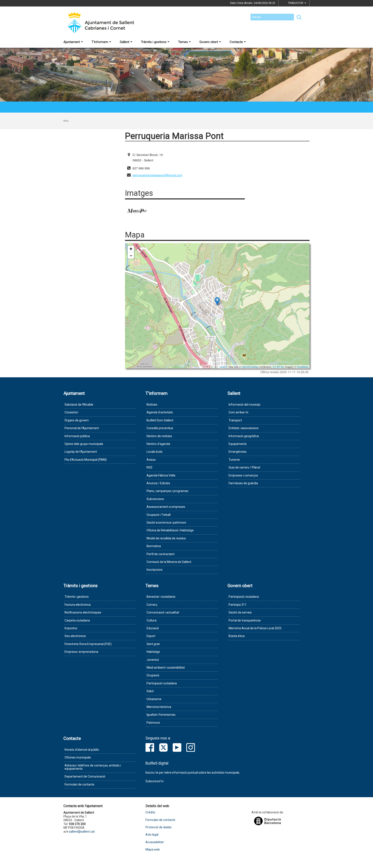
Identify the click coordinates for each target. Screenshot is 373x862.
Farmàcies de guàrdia (243, 483)
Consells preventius (160, 428)
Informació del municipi (244, 404)
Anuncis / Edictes (158, 483)
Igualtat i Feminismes (161, 714)
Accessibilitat (154, 842)
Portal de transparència (245, 620)
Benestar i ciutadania (161, 596)
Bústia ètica (237, 636)
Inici (65, 120)
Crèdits (150, 812)
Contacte (236, 42)
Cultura (151, 620)
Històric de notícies (159, 436)
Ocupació (153, 675)
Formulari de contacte (79, 784)
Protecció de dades (158, 827)
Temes (183, 42)
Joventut (153, 659)
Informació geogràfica (244, 436)
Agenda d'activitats (160, 412)
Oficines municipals (78, 757)
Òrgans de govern (77, 420)
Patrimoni (153, 722)
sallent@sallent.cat (82, 831)
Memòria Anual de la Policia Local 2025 (255, 628)
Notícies (152, 404)
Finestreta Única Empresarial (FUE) (88, 644)
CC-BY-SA (278, 366)
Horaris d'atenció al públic (82, 749)
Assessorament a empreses (166, 506)
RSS (149, 467)
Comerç (152, 604)
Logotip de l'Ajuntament (81, 451)
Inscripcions (155, 569)
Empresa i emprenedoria (81, 651)
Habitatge (153, 651)
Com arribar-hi (238, 412)
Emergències (238, 451)
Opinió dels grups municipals (84, 444)
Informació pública (77, 436)
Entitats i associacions (244, 428)
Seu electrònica (75, 636)
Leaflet (223, 366)
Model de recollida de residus (166, 538)
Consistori (71, 412)
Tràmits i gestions (153, 42)
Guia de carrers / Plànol (244, 467)
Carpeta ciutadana (77, 620)
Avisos (151, 459)
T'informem (100, 42)
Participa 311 (238, 604)
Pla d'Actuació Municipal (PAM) (86, 459)
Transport (235, 420)
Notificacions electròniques (83, 612)
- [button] (131, 255)
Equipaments (238, 444)
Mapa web (152, 849)
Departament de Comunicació (85, 776)
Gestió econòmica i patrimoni (166, 522)
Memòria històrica (159, 707)
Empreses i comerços (243, 475)
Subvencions (155, 499)
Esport (151, 636)
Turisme (234, 459)
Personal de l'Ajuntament (82, 428)
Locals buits (155, 451)
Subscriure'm (154, 781)
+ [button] (131, 249)
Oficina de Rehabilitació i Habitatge (170, 530)
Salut (150, 691)
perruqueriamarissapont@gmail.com (157, 175)
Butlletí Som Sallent (160, 420)
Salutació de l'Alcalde (79, 404)
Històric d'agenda (158, 444)
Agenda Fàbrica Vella (161, 475)
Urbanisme (154, 699)
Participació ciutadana (162, 683)
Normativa (154, 546)
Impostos (71, 628)
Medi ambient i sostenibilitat (166, 667)
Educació (153, 628)
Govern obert (208, 42)
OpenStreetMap (250, 366)
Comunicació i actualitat (163, 612)
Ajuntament (71, 42)
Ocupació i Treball (159, 514)
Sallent (124, 42)
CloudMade (302, 366)
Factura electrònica (78, 604)
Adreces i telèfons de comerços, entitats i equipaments (93, 767)
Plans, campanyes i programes (167, 491)
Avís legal (151, 834)
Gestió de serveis (240, 612)
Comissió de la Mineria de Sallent (169, 562)
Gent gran (153, 644)
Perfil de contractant (160, 554)
